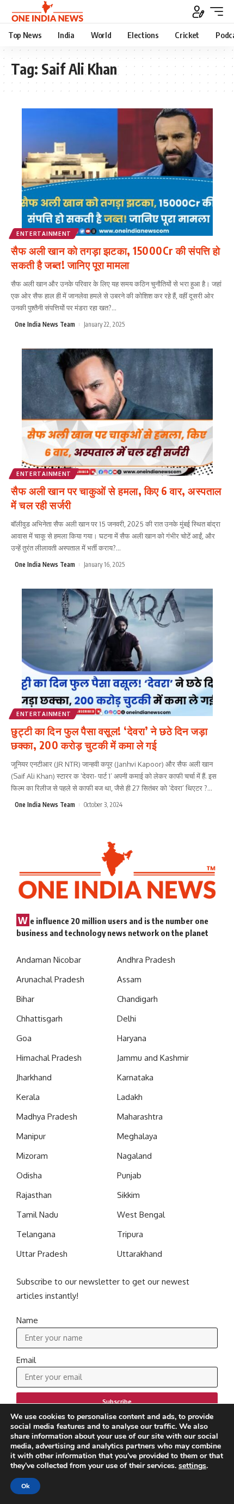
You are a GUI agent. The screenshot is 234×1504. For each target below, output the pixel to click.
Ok (25, 1486)
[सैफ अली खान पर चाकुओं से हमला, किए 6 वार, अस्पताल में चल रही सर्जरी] (117, 412)
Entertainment (43, 233)
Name (27, 1320)
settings (192, 1466)
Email (26, 1360)
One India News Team (45, 324)
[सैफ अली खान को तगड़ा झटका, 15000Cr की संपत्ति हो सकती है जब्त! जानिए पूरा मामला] (117, 172)
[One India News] (47, 11)
